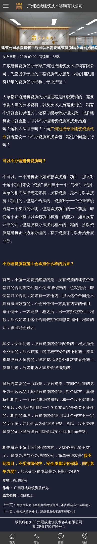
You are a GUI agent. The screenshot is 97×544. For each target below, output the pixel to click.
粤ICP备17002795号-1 (48, 527)
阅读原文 (27, 495)
